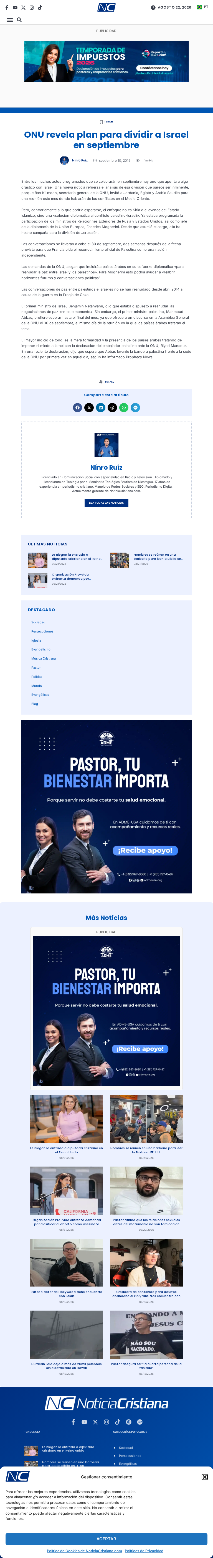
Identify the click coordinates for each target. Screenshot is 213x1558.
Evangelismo (40, 649)
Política (36, 677)
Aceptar (106, 1538)
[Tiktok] (40, 7)
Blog (34, 704)
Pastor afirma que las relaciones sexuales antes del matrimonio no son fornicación (146, 1222)
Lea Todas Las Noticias (106, 502)
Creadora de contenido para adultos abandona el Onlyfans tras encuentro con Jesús (146, 1296)
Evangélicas (40, 695)
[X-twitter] (23, 7)
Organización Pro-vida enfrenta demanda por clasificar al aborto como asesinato (72, 580)
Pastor (36, 668)
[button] (204, 1477)
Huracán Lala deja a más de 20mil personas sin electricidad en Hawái (66, 1366)
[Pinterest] (128, 1422)
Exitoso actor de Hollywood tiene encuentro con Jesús (66, 1294)
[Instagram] (31, 7)
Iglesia (36, 640)
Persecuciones (42, 631)
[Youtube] (15, 7)
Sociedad (38, 622)
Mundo (36, 686)
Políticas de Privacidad (144, 1551)
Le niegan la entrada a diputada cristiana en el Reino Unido (76, 558)
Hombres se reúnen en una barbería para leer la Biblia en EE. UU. (157, 558)
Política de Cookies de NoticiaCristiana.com (84, 1551)
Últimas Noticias (47, 544)
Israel (109, 121)
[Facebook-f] (6, 7)
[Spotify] (140, 1422)
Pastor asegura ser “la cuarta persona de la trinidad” (146, 1366)
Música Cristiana (43, 658)
